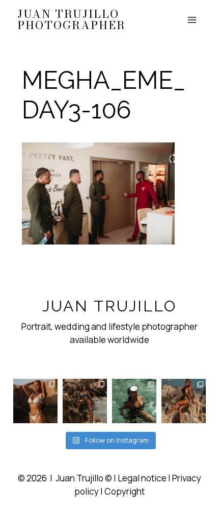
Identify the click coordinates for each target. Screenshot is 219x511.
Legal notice (142, 478)
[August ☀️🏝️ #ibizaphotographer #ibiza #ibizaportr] (183, 401)
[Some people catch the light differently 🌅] (35, 401)
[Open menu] (192, 20)
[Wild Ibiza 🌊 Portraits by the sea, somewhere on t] (85, 401)
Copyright (124, 491)
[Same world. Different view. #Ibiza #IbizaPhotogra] (134, 401)
